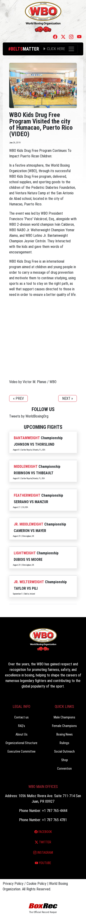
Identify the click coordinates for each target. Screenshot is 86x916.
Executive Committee (22, 751)
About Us (22, 734)
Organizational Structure (21, 743)
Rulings (64, 743)
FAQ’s (21, 726)
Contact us (21, 717)
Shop (64, 760)
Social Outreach (64, 751)
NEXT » (67, 398)
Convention (64, 768)
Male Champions (64, 717)
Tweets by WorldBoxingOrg (28, 416)
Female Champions (64, 726)
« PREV (18, 398)
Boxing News (64, 734)
